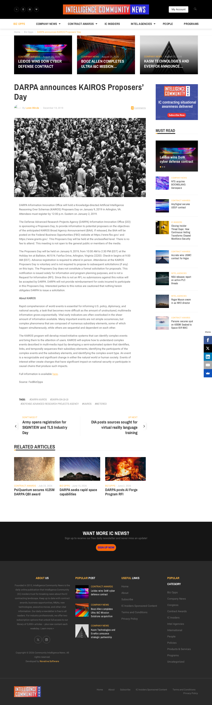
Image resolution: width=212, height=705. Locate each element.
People (168, 24)
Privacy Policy (129, 619)
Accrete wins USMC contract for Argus (181, 256)
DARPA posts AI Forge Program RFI (121, 492)
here (55, 374)
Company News (46, 24)
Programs (191, 24)
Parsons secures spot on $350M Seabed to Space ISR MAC (182, 324)
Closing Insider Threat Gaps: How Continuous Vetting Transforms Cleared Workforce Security (181, 232)
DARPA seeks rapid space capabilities (78, 492)
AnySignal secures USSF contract (180, 205)
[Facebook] (208, 340)
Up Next (133, 417)
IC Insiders (112, 24)
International (174, 630)
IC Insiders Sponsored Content (139, 606)
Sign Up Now (106, 548)
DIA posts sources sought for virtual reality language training (114, 427)
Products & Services (179, 649)
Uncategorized (175, 662)
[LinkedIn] (208, 356)
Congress (172, 605)
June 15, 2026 (79, 486)
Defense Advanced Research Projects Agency (50, 404)
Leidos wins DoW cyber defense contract (40, 64)
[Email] (208, 365)
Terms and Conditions (134, 612)
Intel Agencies (141, 24)
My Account (179, 9)
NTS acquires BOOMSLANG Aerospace (178, 184)
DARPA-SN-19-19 (59, 399)
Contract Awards (81, 24)
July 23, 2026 (45, 486)
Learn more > (47, 628)
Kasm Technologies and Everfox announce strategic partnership (166, 64)
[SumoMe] (208, 373)
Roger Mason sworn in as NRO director (181, 301)
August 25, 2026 (51, 57)
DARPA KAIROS (39, 399)
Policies (172, 643)
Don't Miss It (29, 417)
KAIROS (87, 404)
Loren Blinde (32, 108)
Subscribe (127, 599)
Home (17, 32)
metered (101, 404)
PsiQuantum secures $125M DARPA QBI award (34, 492)
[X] (208, 348)
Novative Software (49, 661)
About (124, 593)
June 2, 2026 (124, 486)
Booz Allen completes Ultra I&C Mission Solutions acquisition (102, 64)
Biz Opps (19, 24)
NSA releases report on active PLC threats (181, 280)
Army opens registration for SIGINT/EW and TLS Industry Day (44, 427)
